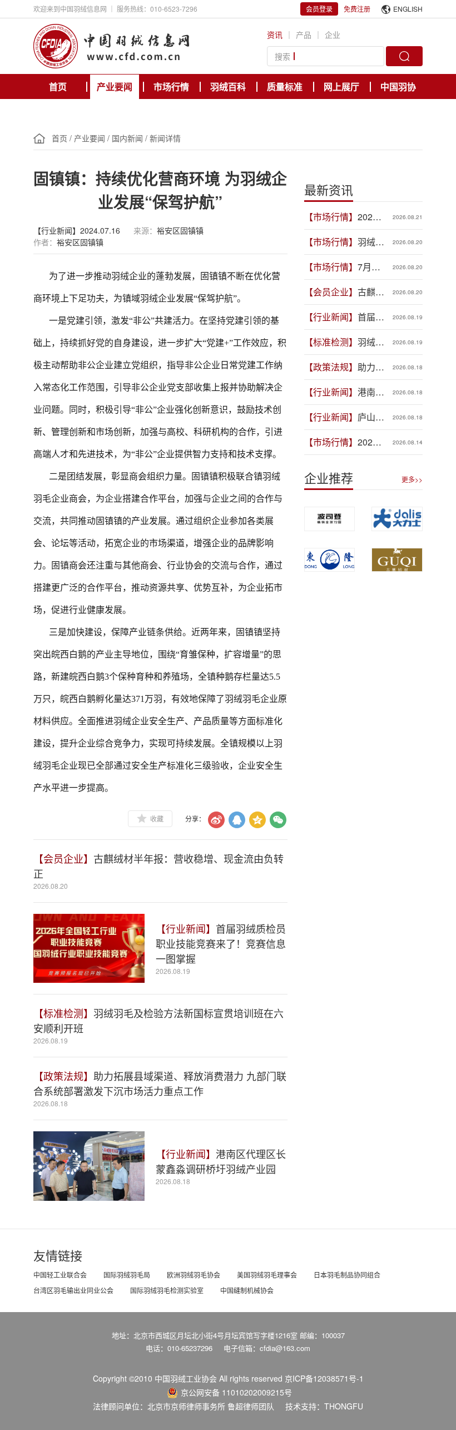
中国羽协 (398, 86)
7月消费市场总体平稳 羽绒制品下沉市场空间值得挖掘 (371, 267)
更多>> (412, 479)
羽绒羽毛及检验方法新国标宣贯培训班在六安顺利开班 (371, 342)
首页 (58, 86)
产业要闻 (114, 86)
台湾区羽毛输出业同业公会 (73, 1290)
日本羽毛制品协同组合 (347, 1274)
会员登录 (319, 8)
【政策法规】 (63, 1075)
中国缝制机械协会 (247, 1290)
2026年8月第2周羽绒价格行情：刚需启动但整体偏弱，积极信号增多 (371, 442)
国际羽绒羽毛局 (126, 1274)
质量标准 (285, 86)
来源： (145, 230)
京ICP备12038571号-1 (324, 1378)
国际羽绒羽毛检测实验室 (167, 1290)
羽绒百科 (228, 86)
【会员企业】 (63, 858)
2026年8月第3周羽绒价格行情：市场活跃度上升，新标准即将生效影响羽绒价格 (371, 217)
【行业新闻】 (186, 928)
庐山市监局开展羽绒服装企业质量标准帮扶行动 (371, 417)
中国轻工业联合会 (60, 1274)
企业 (332, 34)
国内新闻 (127, 138)
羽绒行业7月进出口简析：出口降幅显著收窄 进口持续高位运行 (371, 242)
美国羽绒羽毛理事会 (267, 1274)
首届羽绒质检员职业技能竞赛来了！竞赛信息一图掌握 (221, 943)
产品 (303, 34)
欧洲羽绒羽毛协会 (193, 1274)
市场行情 (171, 86)
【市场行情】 (331, 216)
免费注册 (357, 8)
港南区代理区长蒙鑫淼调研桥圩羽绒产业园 (221, 1161)
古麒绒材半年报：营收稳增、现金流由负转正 (371, 292)
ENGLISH (408, 8)
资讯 (274, 34)
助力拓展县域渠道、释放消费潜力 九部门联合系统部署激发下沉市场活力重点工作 (159, 1083)
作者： (45, 242)
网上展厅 (341, 86)
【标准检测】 (63, 1013)
